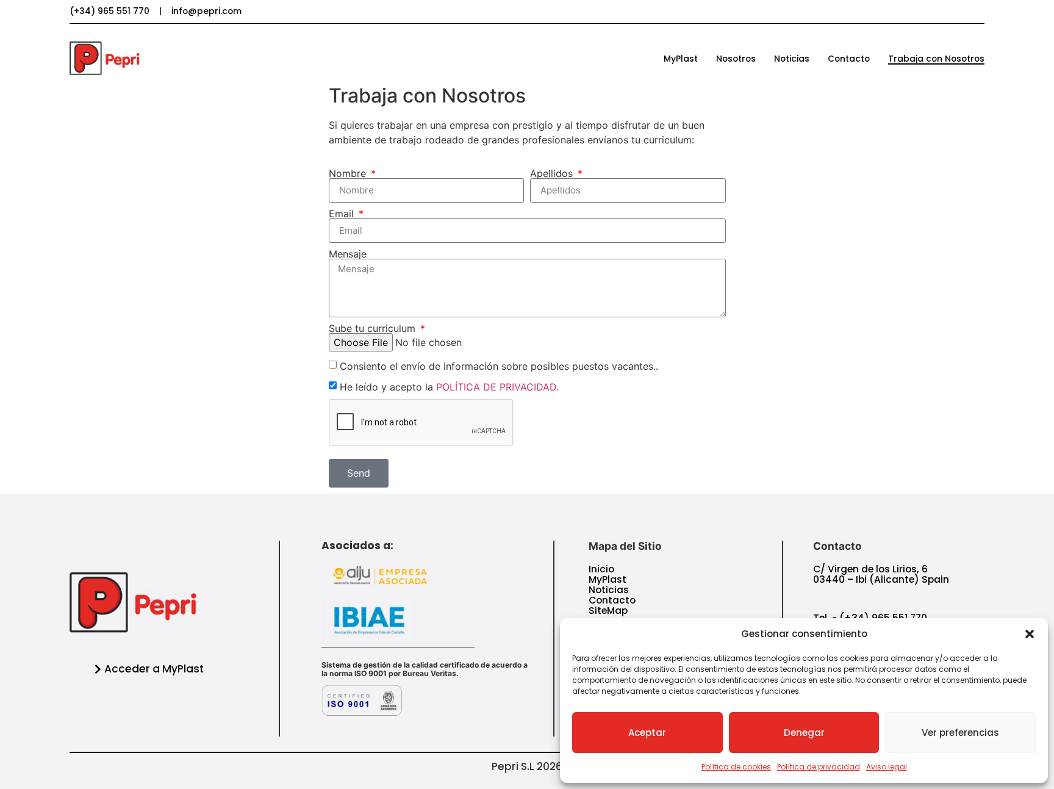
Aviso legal (886, 767)
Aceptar (647, 732)
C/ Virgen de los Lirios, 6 (870, 569)
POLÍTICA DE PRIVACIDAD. (497, 386)
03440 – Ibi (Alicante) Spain (881, 579)
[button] (1030, 634)
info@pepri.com (206, 11)
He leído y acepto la (449, 386)
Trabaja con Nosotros (936, 58)
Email (343, 213)
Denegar (804, 732)
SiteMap (608, 610)
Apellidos (553, 173)
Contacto (849, 58)
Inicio (601, 569)
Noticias (791, 58)
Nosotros (736, 58)
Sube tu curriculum (373, 328)
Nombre (349, 173)
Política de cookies (736, 767)
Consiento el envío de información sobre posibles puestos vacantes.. (499, 365)
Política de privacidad (818, 767)
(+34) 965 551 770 (109, 11)
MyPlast (681, 58)
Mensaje (348, 254)
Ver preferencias (960, 732)
